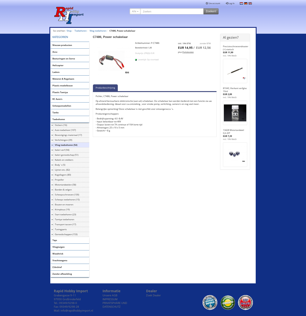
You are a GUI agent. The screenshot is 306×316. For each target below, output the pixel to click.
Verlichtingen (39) (63, 140)
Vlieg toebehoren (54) (66, 144)
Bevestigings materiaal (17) (68, 135)
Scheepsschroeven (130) (67, 194)
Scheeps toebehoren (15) (67, 199)
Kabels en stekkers (64, 159)
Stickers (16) (61, 125)
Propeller (59, 179)
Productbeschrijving (105, 87)
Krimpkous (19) (62, 209)
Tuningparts (61, 229)
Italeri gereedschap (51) (66, 154)
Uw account (214, 3)
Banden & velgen (63, 189)
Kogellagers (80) (63, 174)
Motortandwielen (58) (65, 184)
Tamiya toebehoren (64, 219)
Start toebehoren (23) (65, 214)
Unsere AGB (110, 295)
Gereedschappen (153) (66, 234)
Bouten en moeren (64, 204)
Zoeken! (211, 11)
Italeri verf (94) (62, 149)
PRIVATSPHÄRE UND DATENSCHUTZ (115, 304)
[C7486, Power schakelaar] (112, 61)
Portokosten (188, 52)
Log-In (231, 3)
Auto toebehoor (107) (65, 130)
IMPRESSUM (110, 299)
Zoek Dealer (153, 295)
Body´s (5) (60, 164)
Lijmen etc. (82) (62, 169)
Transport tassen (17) (65, 224)
